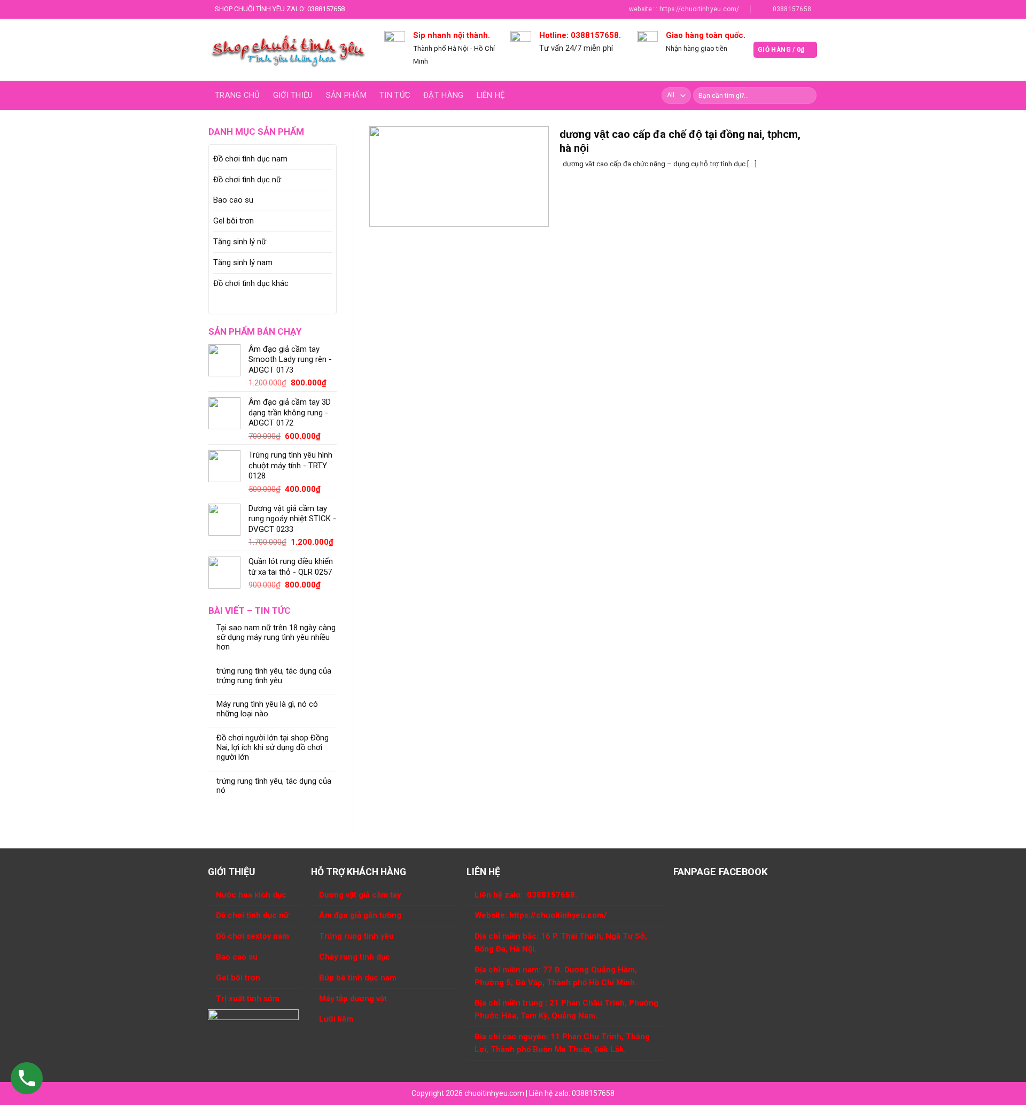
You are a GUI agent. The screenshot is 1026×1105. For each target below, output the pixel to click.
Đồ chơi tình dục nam (250, 159)
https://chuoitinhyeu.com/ (558, 915)
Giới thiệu (293, 95)
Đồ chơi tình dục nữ (247, 179)
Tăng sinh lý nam (243, 262)
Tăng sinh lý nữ (239, 241)
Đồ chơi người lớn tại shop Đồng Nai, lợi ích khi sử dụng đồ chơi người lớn (272, 747)
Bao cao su (233, 200)
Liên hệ (491, 95)
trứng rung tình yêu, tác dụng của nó (273, 786)
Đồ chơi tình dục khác (251, 283)
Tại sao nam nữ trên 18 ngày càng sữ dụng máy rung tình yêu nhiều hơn (276, 637)
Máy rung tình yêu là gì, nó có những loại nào (267, 709)
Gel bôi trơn (233, 221)
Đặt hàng (443, 95)
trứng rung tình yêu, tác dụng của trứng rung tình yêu (273, 676)
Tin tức (394, 95)
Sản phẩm (346, 95)
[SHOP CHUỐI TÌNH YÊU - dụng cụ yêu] (288, 50)
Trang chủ (237, 95)
